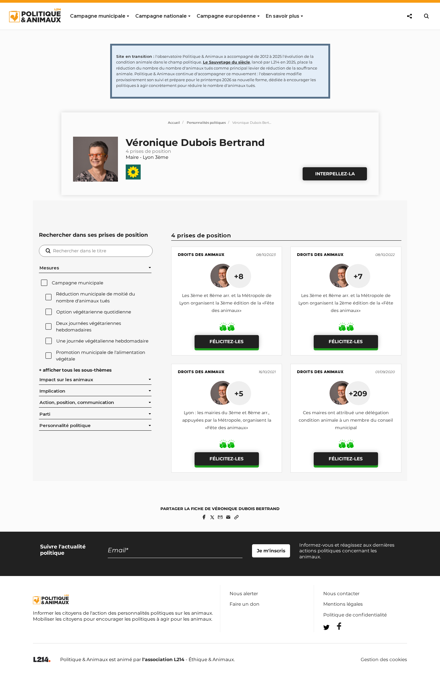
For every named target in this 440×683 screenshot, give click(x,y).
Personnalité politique (65, 425)
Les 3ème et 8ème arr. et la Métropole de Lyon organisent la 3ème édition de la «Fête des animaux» (226, 303)
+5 (238, 393)
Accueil (174, 122)
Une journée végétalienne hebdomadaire (102, 341)
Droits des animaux (201, 254)
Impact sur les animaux (66, 379)
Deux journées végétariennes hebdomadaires (88, 327)
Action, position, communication (77, 402)
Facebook (335, 626)
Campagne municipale (77, 283)
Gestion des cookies (384, 659)
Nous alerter (244, 593)
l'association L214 (163, 659)
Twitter (335, 638)
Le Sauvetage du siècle (226, 62)
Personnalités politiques (206, 122)
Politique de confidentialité (355, 615)
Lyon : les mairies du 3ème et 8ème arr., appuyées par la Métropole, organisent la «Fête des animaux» (226, 420)
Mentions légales (343, 604)
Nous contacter (341, 593)
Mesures (49, 268)
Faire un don (245, 604)
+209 (358, 393)
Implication (52, 391)
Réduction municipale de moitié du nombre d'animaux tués (95, 297)
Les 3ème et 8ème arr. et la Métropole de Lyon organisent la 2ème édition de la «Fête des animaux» (345, 303)
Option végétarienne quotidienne (93, 312)
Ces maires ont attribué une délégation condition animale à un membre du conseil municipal (346, 420)
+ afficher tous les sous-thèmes (75, 370)
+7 (357, 276)
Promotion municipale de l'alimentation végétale (100, 356)
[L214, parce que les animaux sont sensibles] (42, 659)
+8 (238, 276)
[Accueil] (34, 27)
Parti (45, 414)
